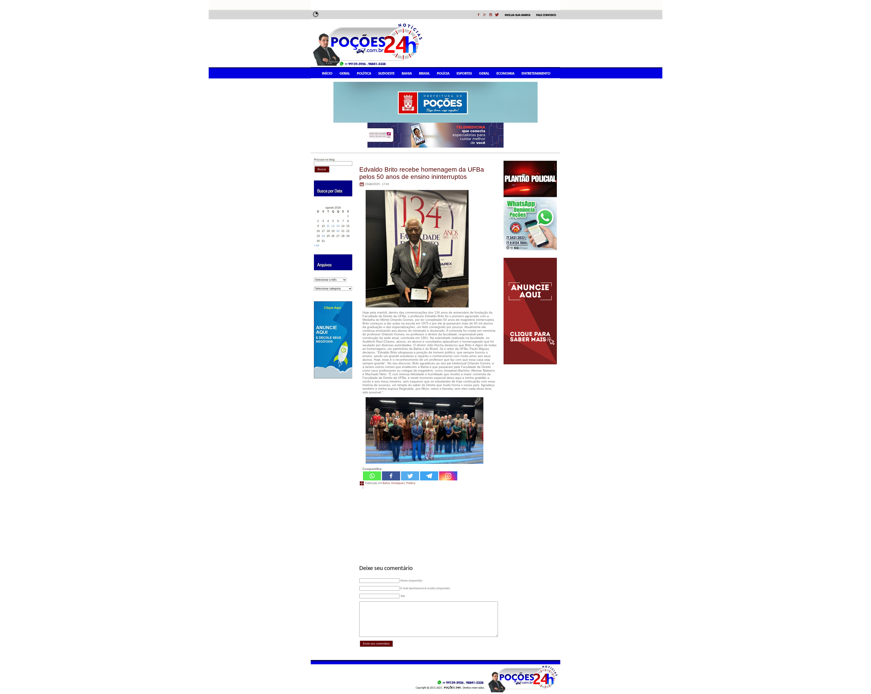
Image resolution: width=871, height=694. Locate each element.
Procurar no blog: (324, 159)
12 (333, 226)
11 (328, 226)
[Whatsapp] (372, 475)
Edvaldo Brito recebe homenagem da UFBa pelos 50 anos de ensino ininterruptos (421, 173)
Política (410, 483)
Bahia (386, 483)
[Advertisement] (427, 524)
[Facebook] (391, 475)
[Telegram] (429, 475)
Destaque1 (398, 483)
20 (338, 231)
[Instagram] (448, 475)
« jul (316, 245)
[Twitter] (410, 475)
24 (323, 236)
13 (338, 226)
